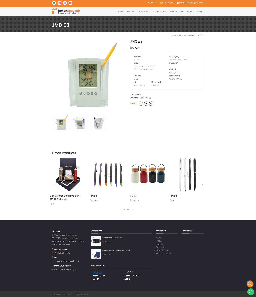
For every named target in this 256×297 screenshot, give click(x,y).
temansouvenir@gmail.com (191, 3)
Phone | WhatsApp (60, 249)
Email (54, 257)
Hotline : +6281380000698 (161, 3)
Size (136, 63)
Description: (135, 94)
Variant (137, 76)
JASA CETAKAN (176, 11)
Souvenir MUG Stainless (112, 237)
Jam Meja (175, 35)
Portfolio (144, 11)
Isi (135, 82)
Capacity (173, 63)
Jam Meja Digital (188, 35)
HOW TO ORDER (194, 11)
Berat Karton (157, 82)
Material (137, 56)
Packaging (174, 56)
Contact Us (159, 11)
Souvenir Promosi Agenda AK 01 (116, 250)
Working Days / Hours (61, 266)
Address (56, 231)
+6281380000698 (62, 253)
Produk (131, 11)
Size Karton (174, 76)
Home (120, 11)
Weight (172, 69)
